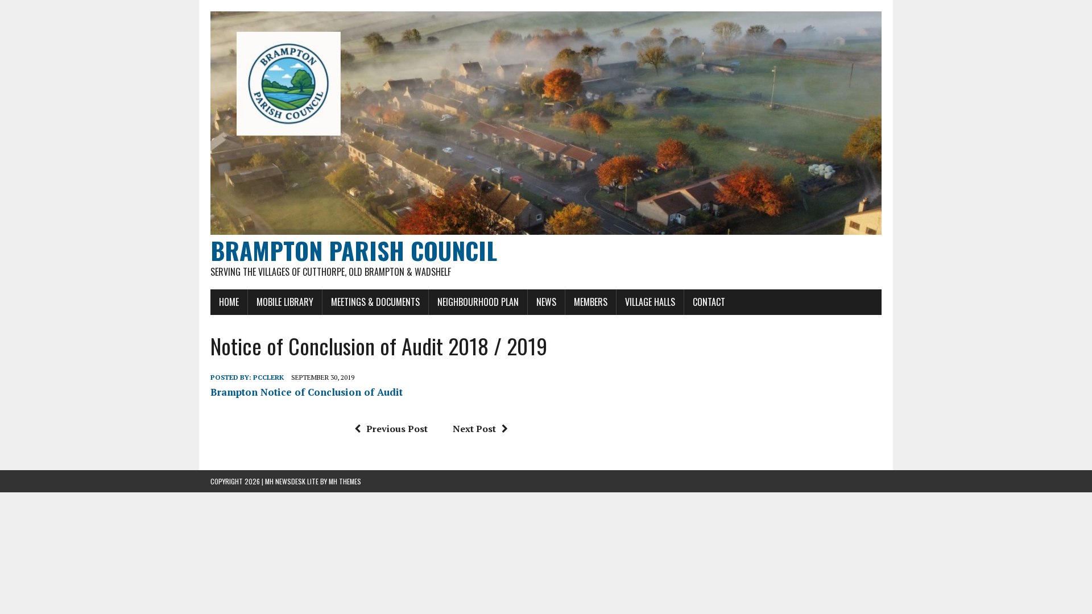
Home (229, 302)
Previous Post (397, 428)
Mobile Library (285, 302)
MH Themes (345, 481)
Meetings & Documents (375, 302)
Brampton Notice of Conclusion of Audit (306, 392)
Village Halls (650, 302)
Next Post (474, 428)
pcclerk (268, 377)
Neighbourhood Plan (478, 302)
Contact (709, 302)
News (546, 302)
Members (590, 302)
